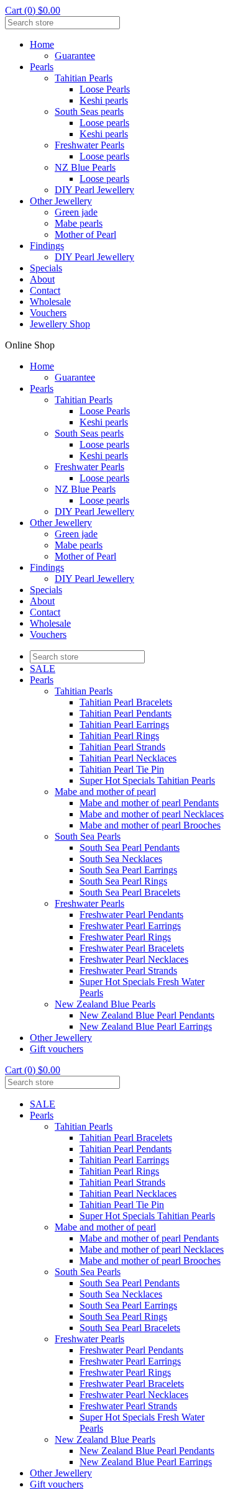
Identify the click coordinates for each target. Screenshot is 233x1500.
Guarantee (75, 55)
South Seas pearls (89, 111)
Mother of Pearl (85, 234)
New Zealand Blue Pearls (105, 1004)
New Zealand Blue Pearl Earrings (146, 1026)
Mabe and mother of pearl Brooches (150, 825)
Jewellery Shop (60, 324)
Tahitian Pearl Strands (122, 747)
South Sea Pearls (88, 836)
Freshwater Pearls (89, 145)
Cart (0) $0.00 (32, 10)
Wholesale (50, 301)
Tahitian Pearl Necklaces (128, 758)
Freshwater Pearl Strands (128, 970)
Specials (46, 268)
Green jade (76, 212)
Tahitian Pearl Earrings (124, 724)
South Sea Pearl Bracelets (130, 892)
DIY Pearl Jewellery (94, 189)
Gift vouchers (56, 1048)
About (42, 279)
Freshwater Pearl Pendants (131, 914)
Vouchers (48, 312)
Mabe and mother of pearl (105, 791)
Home (42, 44)
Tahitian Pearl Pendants (125, 713)
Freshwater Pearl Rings (125, 937)
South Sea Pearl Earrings (128, 870)
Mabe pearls (79, 223)
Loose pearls (104, 122)
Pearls (41, 66)
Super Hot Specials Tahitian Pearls (147, 780)
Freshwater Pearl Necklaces (134, 959)
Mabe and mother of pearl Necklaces (152, 814)
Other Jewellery (61, 201)
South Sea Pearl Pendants (130, 847)
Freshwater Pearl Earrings (130, 925)
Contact (45, 290)
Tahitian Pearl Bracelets (126, 702)
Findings (47, 245)
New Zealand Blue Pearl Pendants (147, 1015)
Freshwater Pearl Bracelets (132, 948)
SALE (42, 668)
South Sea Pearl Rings (123, 881)
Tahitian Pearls (83, 78)
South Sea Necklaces (121, 858)
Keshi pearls (104, 100)
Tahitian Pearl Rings (119, 735)
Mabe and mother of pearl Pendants (149, 803)
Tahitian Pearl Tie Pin (122, 769)
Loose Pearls (105, 89)
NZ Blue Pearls (85, 167)
